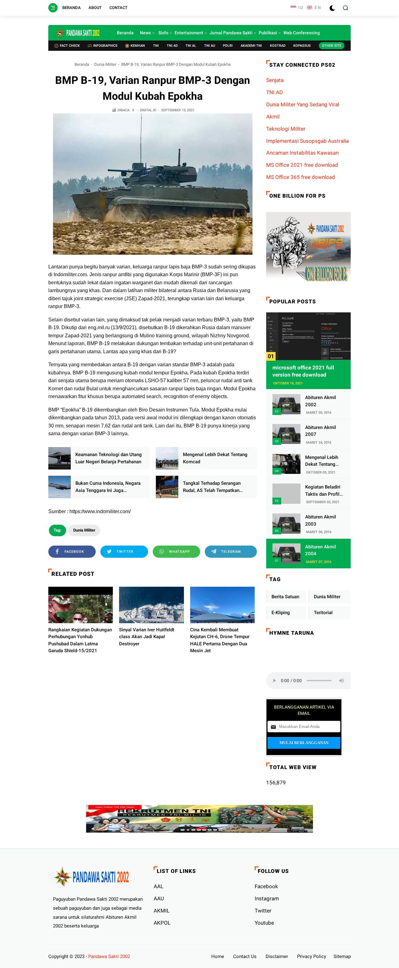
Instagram (267, 898)
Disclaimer (277, 956)
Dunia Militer (105, 64)
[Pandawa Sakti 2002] (78, 32)
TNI (156, 46)
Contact (118, 7)
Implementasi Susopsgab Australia (307, 141)
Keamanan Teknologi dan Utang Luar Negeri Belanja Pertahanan (108, 458)
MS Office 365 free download (300, 177)
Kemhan (138, 46)
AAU (159, 898)
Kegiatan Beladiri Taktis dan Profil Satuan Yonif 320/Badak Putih (322, 491)
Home (217, 956)
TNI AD (172, 46)
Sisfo (163, 32)
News (145, 32)
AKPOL (162, 923)
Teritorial (323, 612)
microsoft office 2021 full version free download (303, 371)
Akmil (273, 116)
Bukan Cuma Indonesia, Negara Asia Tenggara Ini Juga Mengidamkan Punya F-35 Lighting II (108, 487)
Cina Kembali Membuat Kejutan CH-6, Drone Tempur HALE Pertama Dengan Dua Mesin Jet (219, 640)
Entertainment (189, 32)
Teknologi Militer (285, 129)
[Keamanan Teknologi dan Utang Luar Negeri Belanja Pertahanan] (59, 458)
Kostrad (278, 46)
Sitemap (342, 956)
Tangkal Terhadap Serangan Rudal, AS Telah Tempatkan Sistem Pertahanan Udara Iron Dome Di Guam (214, 487)
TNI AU (209, 46)
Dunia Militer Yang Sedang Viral (302, 104)
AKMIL (162, 911)
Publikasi (268, 32)
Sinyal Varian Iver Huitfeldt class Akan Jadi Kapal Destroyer (146, 637)
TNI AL (190, 46)
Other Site (331, 46)
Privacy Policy (311, 956)
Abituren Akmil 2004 (320, 550)
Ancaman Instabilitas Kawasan (302, 153)
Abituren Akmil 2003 (320, 520)
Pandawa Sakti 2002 (109, 956)
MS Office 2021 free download (302, 165)
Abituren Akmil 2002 (320, 401)
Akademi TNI (251, 46)
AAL (158, 886)
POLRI (228, 46)
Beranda (71, 7)
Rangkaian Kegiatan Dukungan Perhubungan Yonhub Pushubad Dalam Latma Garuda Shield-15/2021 (80, 640)
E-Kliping (281, 612)
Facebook (266, 886)
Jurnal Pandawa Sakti (230, 32)
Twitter (263, 911)
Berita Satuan (285, 597)
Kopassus (302, 46)
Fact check (70, 46)
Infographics (105, 46)
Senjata (275, 80)
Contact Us (245, 956)
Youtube (264, 923)
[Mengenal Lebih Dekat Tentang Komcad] (167, 458)
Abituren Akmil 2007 (320, 431)
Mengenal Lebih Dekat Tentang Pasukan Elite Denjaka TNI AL (321, 461)
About (95, 7)
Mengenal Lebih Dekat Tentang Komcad (215, 458)
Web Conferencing (301, 32)
